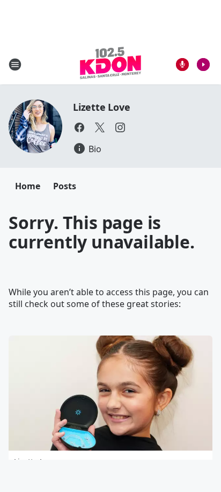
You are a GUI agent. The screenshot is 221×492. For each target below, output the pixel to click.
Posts (64, 186)
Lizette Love (101, 107)
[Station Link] (110, 64)
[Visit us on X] (99, 127)
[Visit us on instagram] (120, 127)
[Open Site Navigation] (15, 64)
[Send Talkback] (182, 64)
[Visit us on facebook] (79, 127)
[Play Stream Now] (203, 64)
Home (27, 186)
